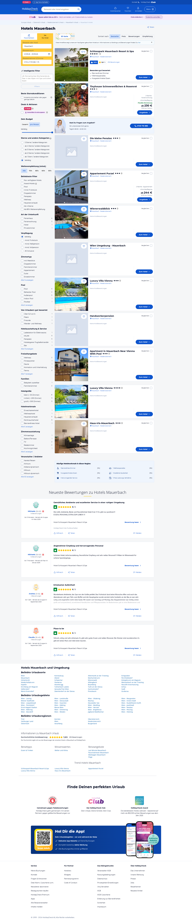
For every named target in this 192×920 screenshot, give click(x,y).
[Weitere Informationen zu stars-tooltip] (50, 138)
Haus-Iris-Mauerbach (102, 423)
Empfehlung (148, 36)
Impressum (101, 907)
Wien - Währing (27, 710)
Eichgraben (125, 676)
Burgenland (92, 723)
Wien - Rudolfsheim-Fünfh (131, 703)
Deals (25, 2)
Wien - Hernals (93, 707)
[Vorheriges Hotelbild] (57, 64)
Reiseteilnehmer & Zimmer (33, 58)
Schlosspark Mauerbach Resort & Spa (112, 51)
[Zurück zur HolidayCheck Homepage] (30, 9)
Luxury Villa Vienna (101, 280)
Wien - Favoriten (60, 703)
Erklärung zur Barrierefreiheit (108, 899)
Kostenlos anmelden (153, 17)
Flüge (90, 757)
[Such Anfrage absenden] (78, 9)
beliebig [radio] (28, 160)
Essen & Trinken (27, 750)
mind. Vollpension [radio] (32, 247)
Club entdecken (136, 17)
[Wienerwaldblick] (71, 222)
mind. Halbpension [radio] (32, 244)
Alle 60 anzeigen (27, 477)
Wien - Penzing (127, 710)
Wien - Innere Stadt (128, 701)
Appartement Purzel (102, 173)
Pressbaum (92, 691)
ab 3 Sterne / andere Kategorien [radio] (37, 150)
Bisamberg (92, 685)
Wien (23, 676)
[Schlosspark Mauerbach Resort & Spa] (71, 64)
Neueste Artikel (136, 891)
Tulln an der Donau (95, 687)
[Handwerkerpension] (71, 329)
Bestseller (115, 36)
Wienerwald (92, 680)
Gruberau (125, 691)
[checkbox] (37, 98)
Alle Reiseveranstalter (39, 903)
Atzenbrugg (58, 685)
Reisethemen (136, 887)
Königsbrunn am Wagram (131, 680)
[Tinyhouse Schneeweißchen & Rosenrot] (71, 100)
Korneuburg (58, 676)
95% (49, 171)
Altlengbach (92, 682)
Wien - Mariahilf (27, 712)
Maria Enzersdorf (27, 691)
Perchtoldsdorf (126, 678)
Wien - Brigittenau (95, 710)
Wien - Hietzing (127, 712)
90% (43, 171)
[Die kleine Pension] (71, 151)
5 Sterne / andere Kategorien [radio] (36, 142)
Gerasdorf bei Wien (61, 689)
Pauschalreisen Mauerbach (98, 753)
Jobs (132, 883)
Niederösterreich (94, 721)
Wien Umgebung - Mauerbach (108, 245)
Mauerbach (25, 678)
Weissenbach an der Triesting (132, 682)
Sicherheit (101, 903)
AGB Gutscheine (103, 895)
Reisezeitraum (28, 51)
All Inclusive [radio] (29, 251)
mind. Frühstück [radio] (31, 240)
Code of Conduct (70, 883)
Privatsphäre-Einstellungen (107, 883)
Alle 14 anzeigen (27, 280)
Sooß (123, 689)
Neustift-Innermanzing (129, 685)
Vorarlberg (58, 723)
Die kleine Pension (101, 138)
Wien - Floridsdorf (27, 705)
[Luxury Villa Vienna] (71, 294)
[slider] (52, 132)
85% (37, 171)
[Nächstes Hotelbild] (85, 64)
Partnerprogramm (71, 879)
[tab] (29, 36)
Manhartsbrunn (94, 678)
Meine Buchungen (38, 871)
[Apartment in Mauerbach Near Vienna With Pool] (71, 364)
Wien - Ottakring (94, 698)
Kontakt (134, 2)
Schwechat (58, 680)
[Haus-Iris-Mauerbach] (71, 436)
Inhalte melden (37, 907)
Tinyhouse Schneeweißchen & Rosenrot (113, 86)
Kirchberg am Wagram (29, 687)
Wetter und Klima (61, 750)
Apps (33, 899)
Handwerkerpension (102, 316)
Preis (124, 36)
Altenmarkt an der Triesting (98, 676)
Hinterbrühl (25, 680)
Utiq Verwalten (103, 887)
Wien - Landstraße (61, 698)
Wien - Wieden (59, 712)
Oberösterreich (93, 719)
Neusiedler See (93, 703)
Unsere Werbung (137, 875)
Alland (56, 678)
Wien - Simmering (61, 710)
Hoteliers (67, 871)
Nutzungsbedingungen (106, 875)
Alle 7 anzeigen (27, 374)
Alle (24, 171)
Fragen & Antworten (39, 879)
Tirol (22, 719)
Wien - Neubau (127, 707)
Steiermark (25, 723)
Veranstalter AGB (104, 871)
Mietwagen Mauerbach (97, 755)
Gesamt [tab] (25, 124)
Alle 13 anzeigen (27, 349)
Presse (133, 879)
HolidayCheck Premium (40, 895)
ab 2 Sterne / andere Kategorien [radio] (37, 153)
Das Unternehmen (138, 871)
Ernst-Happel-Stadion (29, 707)
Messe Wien (58, 707)
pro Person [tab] (34, 124)
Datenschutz (102, 879)
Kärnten (57, 719)
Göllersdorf (25, 689)
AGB (99, 891)
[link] (115, 9)
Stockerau (58, 682)
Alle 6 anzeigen (27, 305)
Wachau (91, 701)
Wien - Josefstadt (127, 705)
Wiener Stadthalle (27, 701)
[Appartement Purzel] (71, 187)
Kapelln (24, 685)
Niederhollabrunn (27, 682)
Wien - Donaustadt (61, 701)
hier (139, 42)
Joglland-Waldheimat (96, 712)
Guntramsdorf (93, 689)
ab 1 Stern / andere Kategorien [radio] (36, 157)
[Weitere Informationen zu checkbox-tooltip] (51, 97)
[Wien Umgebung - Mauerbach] (71, 259)
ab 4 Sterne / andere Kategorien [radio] (37, 146)
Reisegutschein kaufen (39, 891)
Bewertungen (134, 36)
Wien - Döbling (59, 705)
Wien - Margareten (128, 698)
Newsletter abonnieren (40, 887)
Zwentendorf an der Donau (64, 691)
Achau (123, 687)
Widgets (67, 875)
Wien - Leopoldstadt (28, 703)
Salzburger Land (27, 721)
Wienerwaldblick (100, 208)
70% (30, 171)
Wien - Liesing (26, 698)
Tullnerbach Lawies (61, 687)
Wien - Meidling (94, 705)
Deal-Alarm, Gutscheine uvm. (42, 883)
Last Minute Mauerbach (97, 750)
